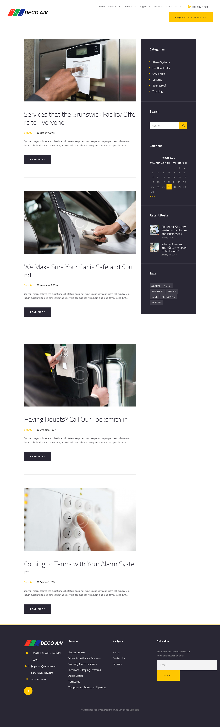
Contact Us (172, 6)
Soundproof (159, 85)
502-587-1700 (39, 679)
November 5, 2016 (49, 285)
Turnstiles (74, 681)
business (157, 291)
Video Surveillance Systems (84, 658)
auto (167, 285)
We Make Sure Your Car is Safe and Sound (78, 271)
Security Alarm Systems (82, 664)
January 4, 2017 (47, 132)
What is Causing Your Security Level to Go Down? (174, 247)
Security (28, 132)
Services (112, 6)
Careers (117, 664)
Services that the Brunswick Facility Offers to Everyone (79, 118)
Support (143, 6)
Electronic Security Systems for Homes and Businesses (174, 230)
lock (154, 296)
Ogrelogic (134, 709)
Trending (157, 91)
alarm (155, 285)
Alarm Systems (161, 62)
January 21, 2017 (169, 254)
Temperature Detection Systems (87, 687)
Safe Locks (158, 74)
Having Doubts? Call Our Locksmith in (76, 419)
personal (168, 296)
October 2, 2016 (47, 582)
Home (102, 6)
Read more (37, 159)
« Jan (152, 196)
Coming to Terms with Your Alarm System (79, 568)
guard (172, 291)
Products (128, 6)
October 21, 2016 (48, 429)
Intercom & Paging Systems (84, 670)
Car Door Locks (161, 68)
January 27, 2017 (169, 237)
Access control (76, 652)
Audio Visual (75, 676)
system (156, 302)
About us (158, 6)
